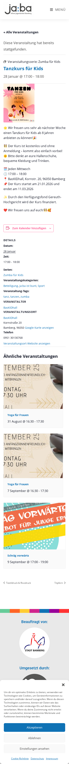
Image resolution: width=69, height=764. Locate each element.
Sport (41, 286)
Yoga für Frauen (18, 415)
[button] (63, 685)
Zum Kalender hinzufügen (29, 228)
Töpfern (58, 583)
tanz (6, 296)
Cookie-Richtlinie (20, 758)
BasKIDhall (10, 318)
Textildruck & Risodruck (18, 583)
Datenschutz (37, 758)
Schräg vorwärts (18, 555)
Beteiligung (10, 286)
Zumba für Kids (13, 275)
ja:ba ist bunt (27, 286)
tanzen (14, 296)
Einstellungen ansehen (34, 749)
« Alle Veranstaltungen (21, 32)
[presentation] (33, 386)
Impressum (52, 758)
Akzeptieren (34, 727)
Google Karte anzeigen (39, 327)
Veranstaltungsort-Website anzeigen (26, 343)
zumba (25, 296)
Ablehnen (34, 738)
